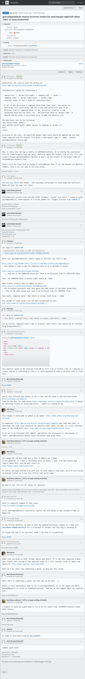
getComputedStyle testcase (11, 64)
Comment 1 (10, 147)
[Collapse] (81, 77)
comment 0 (75, 199)
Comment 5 (10, 310)
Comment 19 (10, 643)
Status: (10, 46)
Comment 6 (10, 333)
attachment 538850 (9, 527)
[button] (80, 2)
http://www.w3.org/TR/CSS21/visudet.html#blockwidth (24, 85)
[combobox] (61, 2)
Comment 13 (10, 520)
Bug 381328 (13, 13)
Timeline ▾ (79, 72)
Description (10, 78)
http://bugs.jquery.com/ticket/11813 (17, 466)
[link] (26, 353)
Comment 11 (10, 480)
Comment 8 (10, 411)
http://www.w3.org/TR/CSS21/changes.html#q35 (26, 303)
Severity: (10, 38)
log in (12, 662)
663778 (9, 537)
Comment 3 (10, 192)
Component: (8, 29)
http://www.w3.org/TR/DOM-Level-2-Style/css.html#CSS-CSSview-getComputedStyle (36, 264)
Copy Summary (68, 8)
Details (81, 64)
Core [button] (16, 27)
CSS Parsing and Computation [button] (24, 29)
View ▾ (81, 8)
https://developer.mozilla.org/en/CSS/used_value (53, 401)
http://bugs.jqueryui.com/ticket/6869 (28, 564)
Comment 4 (10, 243)
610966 (9, 385)
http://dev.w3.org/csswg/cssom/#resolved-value (50, 428)
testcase (11, 232)
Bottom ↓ (62, 72)
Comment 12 (10, 498)
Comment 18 (10, 631)
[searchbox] (61, 2)
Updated (9, 215)
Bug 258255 (14, 183)
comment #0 (18, 248)
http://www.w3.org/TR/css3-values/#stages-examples (36, 423)
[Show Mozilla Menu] (7, 2)
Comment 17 (10, 602)
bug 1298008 (33, 46)
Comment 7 (10, 392)
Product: (10, 27)
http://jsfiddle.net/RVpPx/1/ (14, 399)
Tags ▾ (71, 72)
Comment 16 (10, 576)
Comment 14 (10, 554)
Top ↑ (4, 672)
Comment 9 (10, 454)
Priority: (10, 36)
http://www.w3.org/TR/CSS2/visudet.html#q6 (20, 271)
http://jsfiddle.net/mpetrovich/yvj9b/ (18, 506)
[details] (22, 527)
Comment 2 (10, 178)
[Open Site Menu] (2, 2)
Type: (11, 32)
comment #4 (18, 315)
